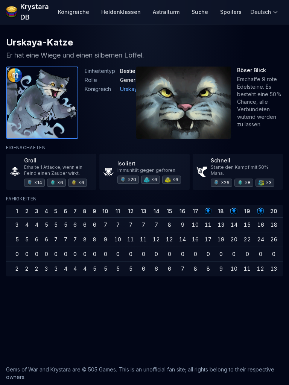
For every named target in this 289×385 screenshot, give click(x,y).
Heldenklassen (121, 12)
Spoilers (231, 12)
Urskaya (130, 89)
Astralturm (166, 12)
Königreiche (73, 12)
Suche (200, 12)
